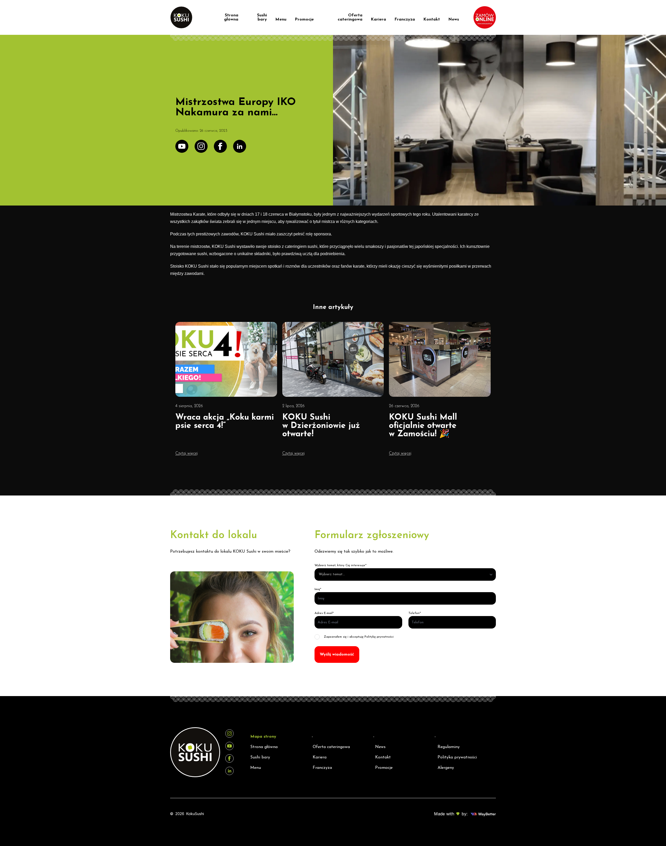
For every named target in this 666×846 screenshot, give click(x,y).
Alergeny (446, 768)
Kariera (378, 19)
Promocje (304, 19)
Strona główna (231, 17)
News (453, 19)
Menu (280, 19)
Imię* (318, 589)
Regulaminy (449, 747)
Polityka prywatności (457, 757)
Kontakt (431, 19)
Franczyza (404, 19)
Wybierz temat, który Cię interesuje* (341, 565)
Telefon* (414, 613)
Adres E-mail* (324, 613)
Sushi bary (262, 17)
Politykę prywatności (379, 636)
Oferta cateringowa (350, 17)
